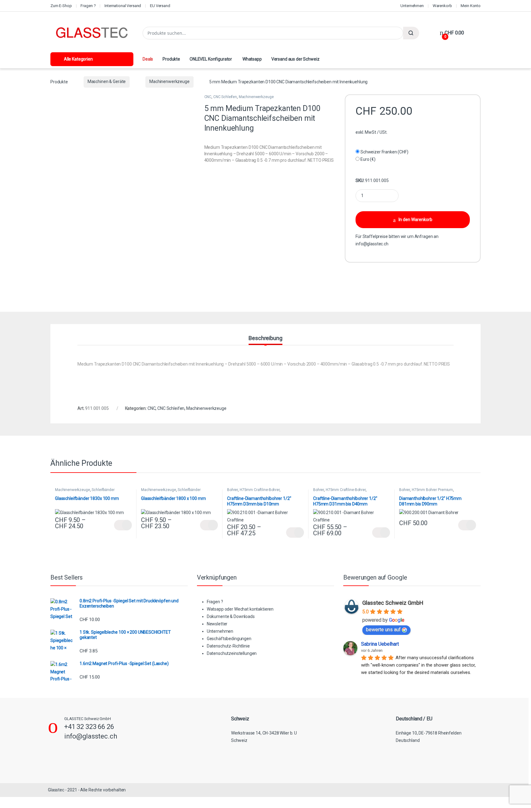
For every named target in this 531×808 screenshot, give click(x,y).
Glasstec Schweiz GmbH (392, 603)
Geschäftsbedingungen (229, 638)
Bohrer (232, 490)
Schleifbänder (103, 490)
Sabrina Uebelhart (380, 644)
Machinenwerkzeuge (169, 81)
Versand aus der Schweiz (295, 59)
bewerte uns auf (383, 629)
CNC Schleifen (225, 97)
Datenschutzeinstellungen (232, 653)
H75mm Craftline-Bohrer (260, 490)
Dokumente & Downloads (231, 616)
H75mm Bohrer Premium (432, 490)
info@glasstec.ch (372, 243)
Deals (148, 59)
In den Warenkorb (415, 219)
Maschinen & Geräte (107, 81)
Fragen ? (88, 5)
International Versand (122, 5)
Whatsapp (252, 59)
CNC (208, 97)
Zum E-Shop (61, 5)
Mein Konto (471, 5)
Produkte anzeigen (123, 525)
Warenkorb (442, 5)
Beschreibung (265, 338)
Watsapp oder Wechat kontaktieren (240, 609)
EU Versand (160, 5)
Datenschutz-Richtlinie (228, 646)
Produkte (171, 59)
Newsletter (217, 623)
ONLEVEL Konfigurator (211, 59)
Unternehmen (411, 5)
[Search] (411, 33)
